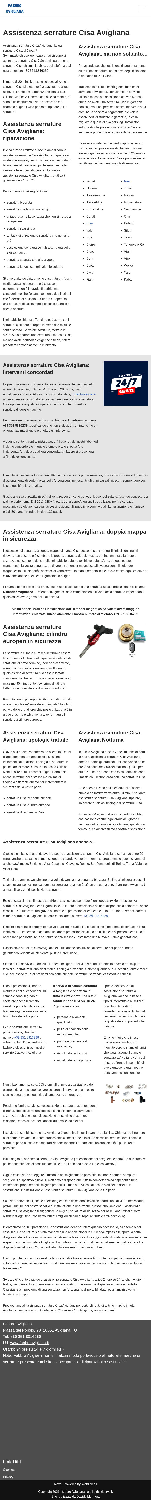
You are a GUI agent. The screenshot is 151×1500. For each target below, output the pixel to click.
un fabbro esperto (84, 394)
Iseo (127, 181)
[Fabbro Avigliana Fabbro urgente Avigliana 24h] (15, 8)
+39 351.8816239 (95, 916)
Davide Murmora (88, 1496)
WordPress (89, 1484)
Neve (58, 1484)
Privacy (8, 1477)
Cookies (9, 1469)
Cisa (89, 223)
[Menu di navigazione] (143, 8)
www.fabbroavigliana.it (29, 1343)
